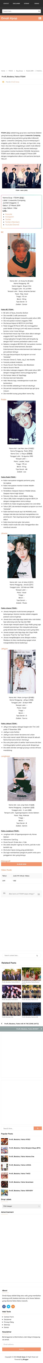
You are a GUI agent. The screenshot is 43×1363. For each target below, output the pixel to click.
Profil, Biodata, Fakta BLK (10, 999)
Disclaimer (7, 1319)
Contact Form (9, 1317)
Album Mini (21, 864)
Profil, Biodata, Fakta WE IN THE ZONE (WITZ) (21, 1024)
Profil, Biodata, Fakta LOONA (20, 1165)
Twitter (8, 219)
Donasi (6, 1327)
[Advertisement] (21, 45)
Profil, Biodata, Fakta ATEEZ (19, 1139)
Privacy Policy (9, 1322)
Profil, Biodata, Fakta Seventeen (21, 1182)
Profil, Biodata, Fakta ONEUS (11, 982)
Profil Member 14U (7, 1017)
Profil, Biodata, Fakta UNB (30, 1017)
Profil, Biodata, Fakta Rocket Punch (30, 983)
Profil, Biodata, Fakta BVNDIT (27, 1029)
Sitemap (7, 1325)
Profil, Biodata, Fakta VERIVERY (21, 1191)
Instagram (9, 217)
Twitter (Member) (12, 222)
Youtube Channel (12, 224)
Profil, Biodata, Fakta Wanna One (21, 1156)
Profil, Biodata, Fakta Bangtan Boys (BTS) (24, 1148)
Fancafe (8, 214)
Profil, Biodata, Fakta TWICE (19, 1174)
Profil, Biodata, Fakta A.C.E (30, 999)
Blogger (26, 1359)
